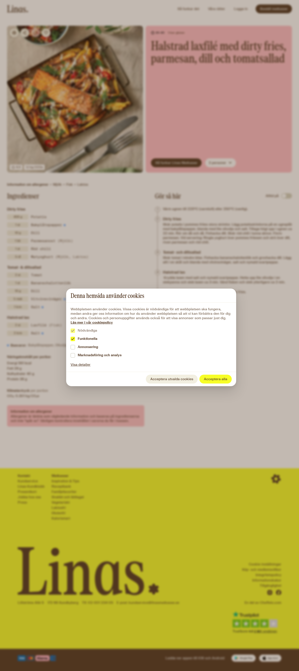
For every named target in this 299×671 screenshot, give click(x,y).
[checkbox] (73, 331)
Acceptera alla (215, 379)
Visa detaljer (81, 364)
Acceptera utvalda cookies (171, 379)
